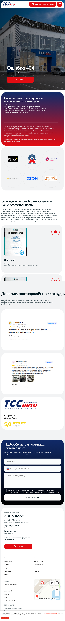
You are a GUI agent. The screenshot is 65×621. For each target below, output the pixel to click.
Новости (7, 564)
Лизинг (36, 568)
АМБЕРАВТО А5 (9, 601)
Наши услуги (37, 558)
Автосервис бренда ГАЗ (12, 584)
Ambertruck (8, 591)
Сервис (6, 568)
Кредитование (38, 561)
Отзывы (7, 574)
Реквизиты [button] (7, 571)
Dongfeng (7, 594)
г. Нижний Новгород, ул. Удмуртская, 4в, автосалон (17, 539)
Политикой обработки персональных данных (50, 613)
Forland (6, 588)
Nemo (6, 597)
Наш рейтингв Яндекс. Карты (10, 416)
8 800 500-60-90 (14, 516)
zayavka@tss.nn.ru (11, 525)
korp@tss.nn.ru (10, 531)
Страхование (38, 564)
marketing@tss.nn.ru (12, 520)
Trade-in (36, 571)
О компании (8, 561)
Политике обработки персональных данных (47, 492)
